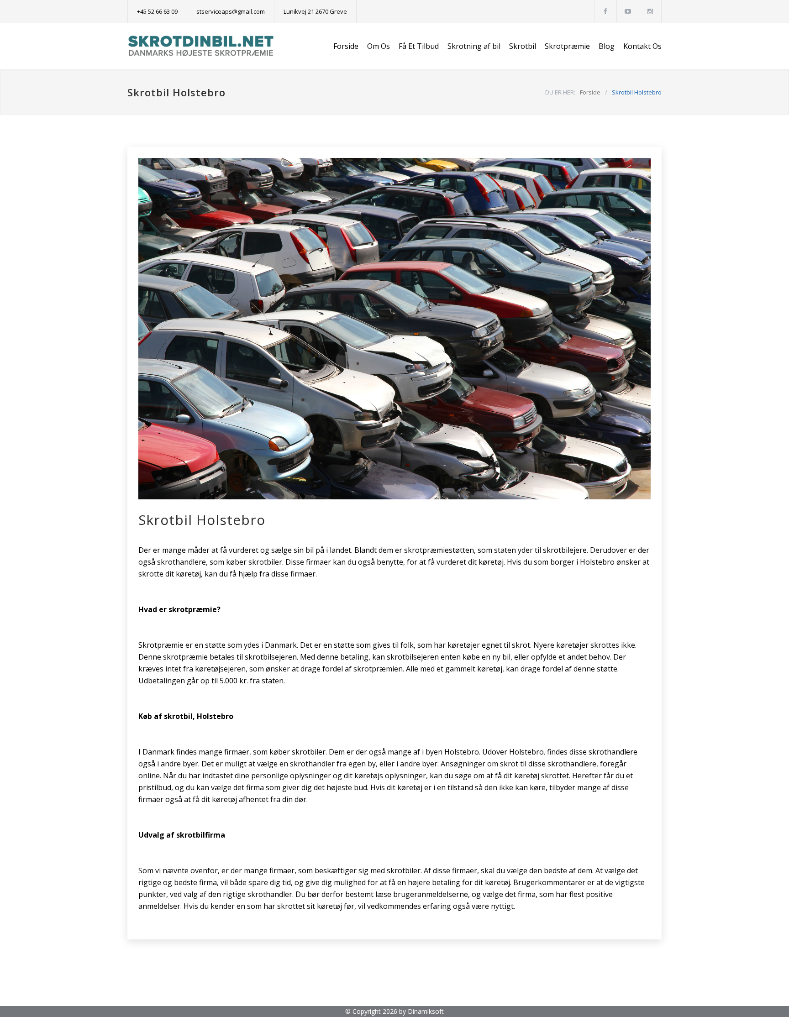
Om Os (378, 46)
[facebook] (605, 11)
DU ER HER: (560, 92)
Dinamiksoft (426, 1011)
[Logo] (201, 46)
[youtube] (628, 11)
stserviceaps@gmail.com (230, 11)
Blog (607, 46)
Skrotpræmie (567, 46)
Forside (345, 46)
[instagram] (650, 11)
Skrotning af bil (473, 46)
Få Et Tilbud (419, 46)
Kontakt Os (642, 46)
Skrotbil (522, 46)
